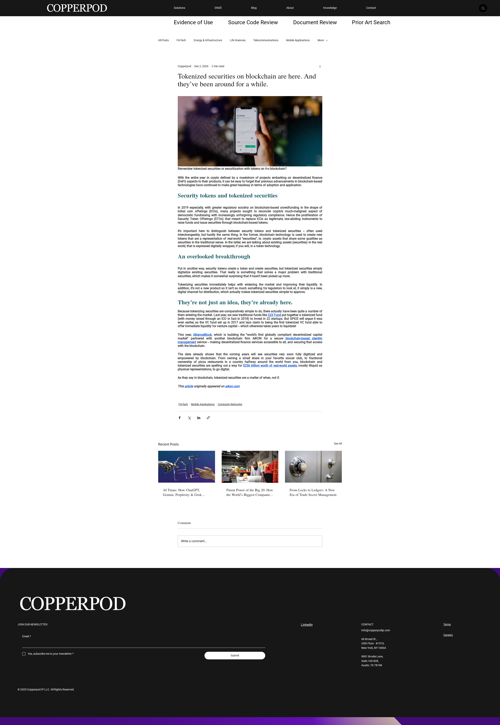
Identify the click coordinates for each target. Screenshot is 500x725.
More (321, 40)
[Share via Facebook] (179, 418)
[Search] (483, 8)
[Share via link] (208, 418)
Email (26, 636)
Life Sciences (238, 40)
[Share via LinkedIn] (199, 418)
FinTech (181, 40)
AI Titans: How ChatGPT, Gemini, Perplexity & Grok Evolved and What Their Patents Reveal (185, 492)
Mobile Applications (298, 40)
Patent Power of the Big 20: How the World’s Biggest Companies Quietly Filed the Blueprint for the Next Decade (249, 492)
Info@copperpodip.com (375, 630)
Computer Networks (230, 404)
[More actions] (320, 66)
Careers (448, 635)
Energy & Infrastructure (208, 40)
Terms (447, 624)
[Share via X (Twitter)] (189, 418)
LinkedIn (307, 625)
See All (338, 443)
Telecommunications (265, 40)
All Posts (163, 40)
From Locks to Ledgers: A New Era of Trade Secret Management (313, 492)
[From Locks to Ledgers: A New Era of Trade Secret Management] (313, 467)
